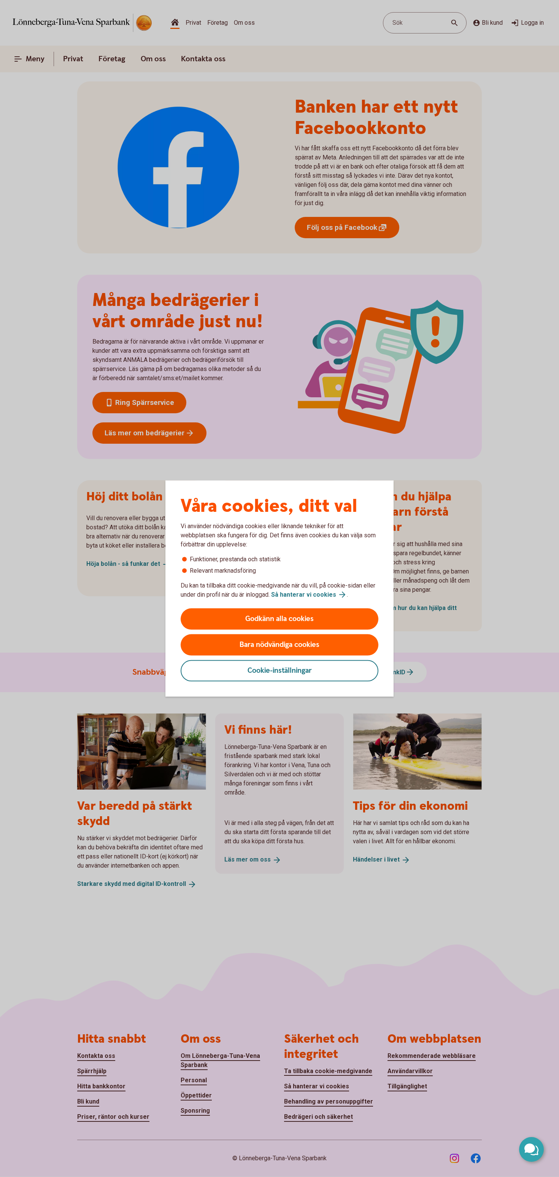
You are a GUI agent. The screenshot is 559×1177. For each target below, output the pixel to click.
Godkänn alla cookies (279, 619)
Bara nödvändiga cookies (279, 645)
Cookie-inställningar (280, 670)
